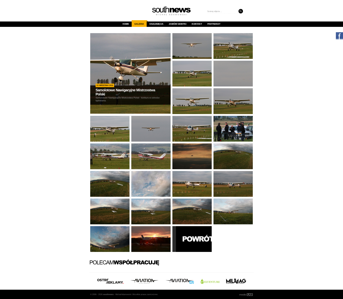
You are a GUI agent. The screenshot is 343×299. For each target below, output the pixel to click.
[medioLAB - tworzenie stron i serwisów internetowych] (246, 294)
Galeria (139, 24)
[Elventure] (210, 281)
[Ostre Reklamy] (110, 281)
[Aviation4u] (180, 281)
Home (126, 24)
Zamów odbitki (177, 24)
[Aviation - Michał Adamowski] (144, 281)
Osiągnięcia (156, 24)
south (108, 294)
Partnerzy (213, 24)
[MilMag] (236, 281)
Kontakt (197, 24)
